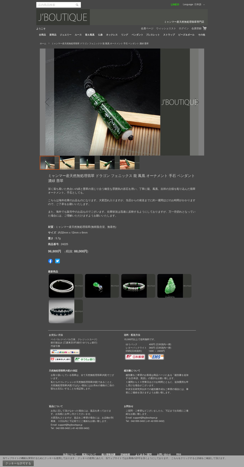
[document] (122, 461)
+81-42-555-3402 (80, 428)
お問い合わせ (164, 454)
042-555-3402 (63, 428)
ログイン (184, 28)
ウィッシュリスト (166, 28)
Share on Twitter (57, 261)
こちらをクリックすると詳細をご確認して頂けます (198, 458)
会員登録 (196, 28)
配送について (89, 454)
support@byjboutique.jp (70, 424)
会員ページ (147, 28)
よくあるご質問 (143, 454)
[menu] (122, 34)
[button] (200, 5)
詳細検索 (125, 454)
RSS (178, 454)
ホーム (43, 43)
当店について (70, 454)
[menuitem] (42, 34)
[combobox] (58, 5)
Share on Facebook (50, 261)
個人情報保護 (108, 454)
